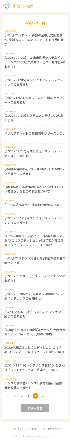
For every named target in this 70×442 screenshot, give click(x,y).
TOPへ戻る (35, 408)
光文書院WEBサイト (52, 428)
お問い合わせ (17, 428)
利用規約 (33, 428)
